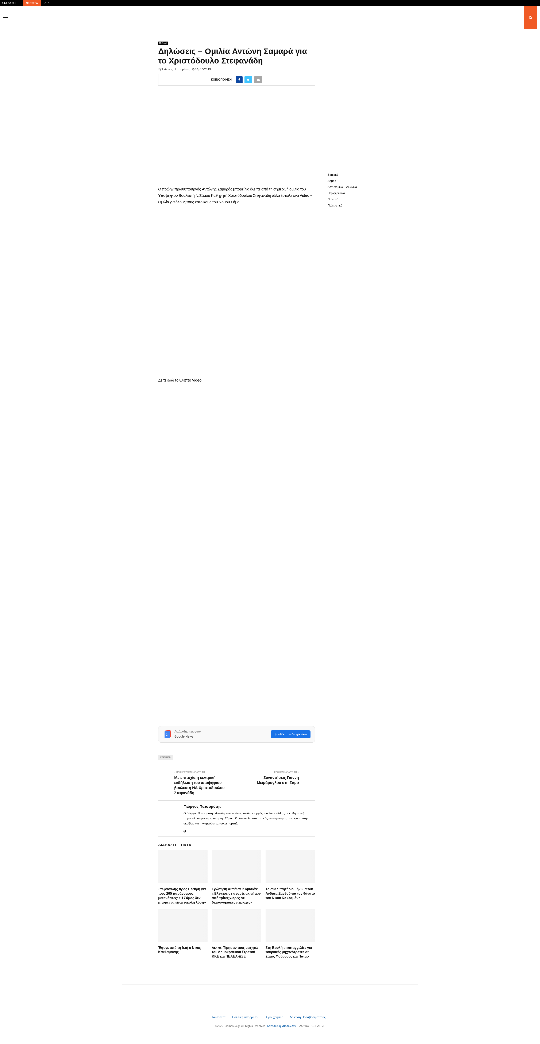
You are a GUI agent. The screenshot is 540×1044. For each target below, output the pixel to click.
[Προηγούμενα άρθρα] (45, 3)
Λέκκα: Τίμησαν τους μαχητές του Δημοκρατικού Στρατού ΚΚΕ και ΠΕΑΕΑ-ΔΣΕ (235, 952)
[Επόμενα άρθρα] (49, 3)
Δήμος (332, 180)
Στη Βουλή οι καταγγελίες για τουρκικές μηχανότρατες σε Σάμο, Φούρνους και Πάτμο (289, 952)
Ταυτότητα (219, 1017)
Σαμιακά (333, 174)
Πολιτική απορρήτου (245, 1017)
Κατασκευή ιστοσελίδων (282, 1026)
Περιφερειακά (336, 193)
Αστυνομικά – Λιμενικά (342, 187)
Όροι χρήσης (275, 1017)
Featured (165, 757)
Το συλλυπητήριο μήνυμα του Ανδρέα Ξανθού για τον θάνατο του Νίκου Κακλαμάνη (290, 893)
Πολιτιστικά (335, 205)
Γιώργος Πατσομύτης (176, 69)
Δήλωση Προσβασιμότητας (308, 1017)
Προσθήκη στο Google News (291, 734)
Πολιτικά (163, 43)
